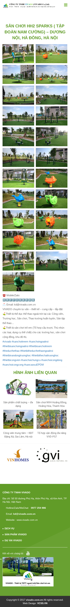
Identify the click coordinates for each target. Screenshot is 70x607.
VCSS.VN (42, 603)
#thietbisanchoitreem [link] (40, 346)
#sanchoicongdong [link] (51, 360)
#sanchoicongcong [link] (13, 364)
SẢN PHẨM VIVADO (16, 534)
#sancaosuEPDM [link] (34, 364)
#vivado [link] (7, 341)
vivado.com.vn (34, 599)
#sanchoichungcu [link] (31, 360)
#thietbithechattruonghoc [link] (45, 355)
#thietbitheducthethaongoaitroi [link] (36, 350)
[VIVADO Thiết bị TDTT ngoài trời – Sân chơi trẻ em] (29, 5)
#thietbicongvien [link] (11, 360)
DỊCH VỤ (9, 528)
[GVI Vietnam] (52, 455)
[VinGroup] (18, 455)
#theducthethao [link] (11, 350)
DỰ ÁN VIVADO (13, 540)
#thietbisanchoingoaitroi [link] (15, 346)
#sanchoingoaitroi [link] (38, 341)
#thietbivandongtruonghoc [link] (17, 355)
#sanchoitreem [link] (20, 341)
